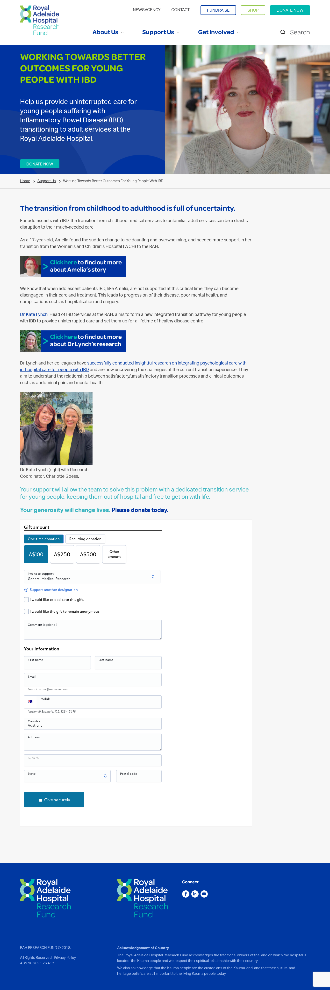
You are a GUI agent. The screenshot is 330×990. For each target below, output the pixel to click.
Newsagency (146, 9)
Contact (180, 9)
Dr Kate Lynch (34, 314)
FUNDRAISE (218, 10)
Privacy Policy (65, 957)
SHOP (253, 10)
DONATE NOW (290, 10)
